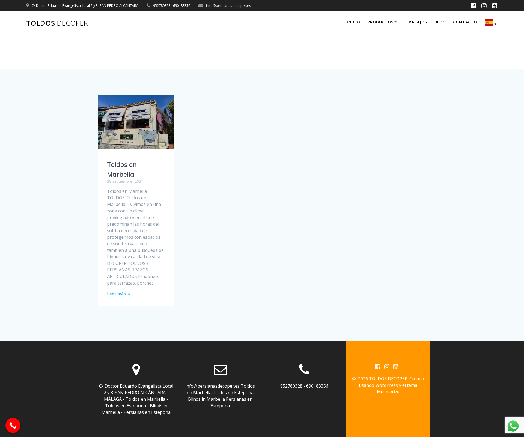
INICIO (353, 22)
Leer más (116, 294)
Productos (381, 22)
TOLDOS (57, 23)
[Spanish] (491, 23)
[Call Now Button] (12, 425)
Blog (440, 22)
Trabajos (416, 22)
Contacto (465, 22)
